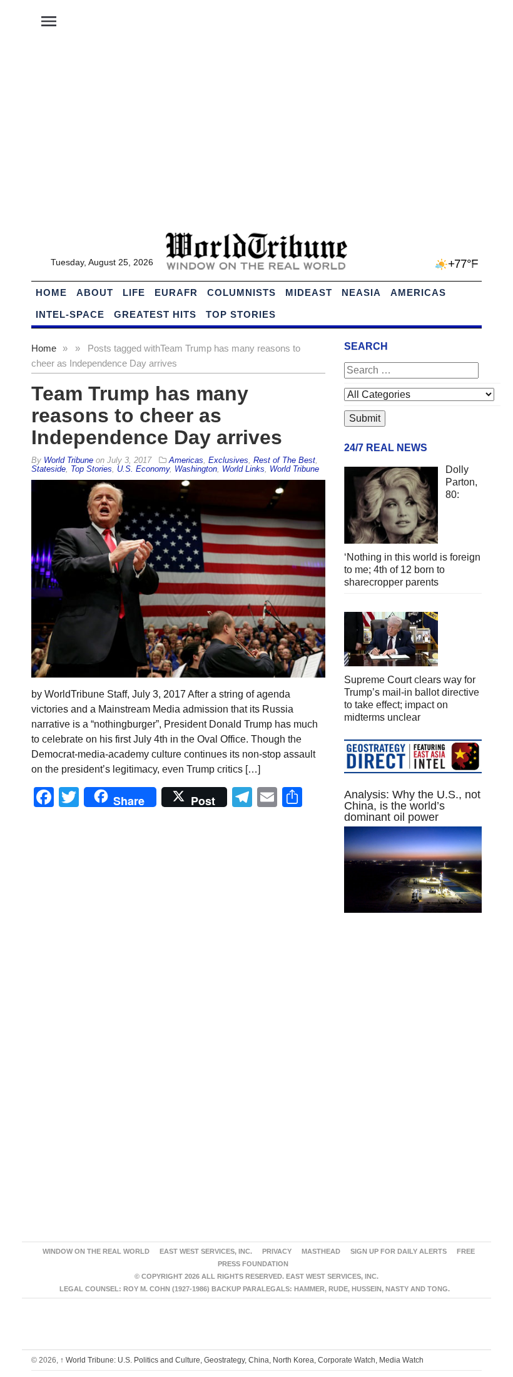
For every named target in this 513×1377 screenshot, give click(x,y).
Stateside (48, 469)
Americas (418, 292)
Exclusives (228, 460)
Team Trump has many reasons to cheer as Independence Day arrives (156, 415)
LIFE (134, 292)
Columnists (241, 292)
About (94, 292)
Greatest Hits (155, 314)
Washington (196, 469)
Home (43, 348)
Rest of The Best (284, 460)
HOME (51, 292)
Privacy (277, 1251)
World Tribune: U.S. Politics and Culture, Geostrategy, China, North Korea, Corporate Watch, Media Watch (242, 1360)
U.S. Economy (143, 469)
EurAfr (176, 292)
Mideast (308, 292)
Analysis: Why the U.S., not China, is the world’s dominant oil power (412, 805)
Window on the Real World (96, 1251)
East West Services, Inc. (206, 1251)
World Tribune (294, 469)
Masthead (321, 1251)
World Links (243, 469)
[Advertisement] (256, 138)
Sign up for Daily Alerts (398, 1251)
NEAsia (361, 292)
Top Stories (241, 314)
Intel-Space (70, 314)
